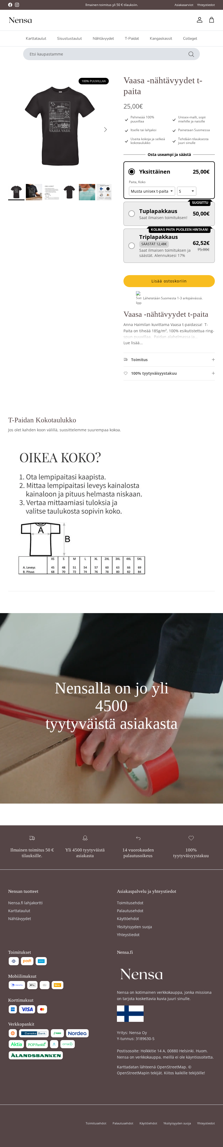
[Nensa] (20, 20)
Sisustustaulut (69, 38)
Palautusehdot (130, 910)
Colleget (190, 38)
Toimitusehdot (130, 902)
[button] (169, 171)
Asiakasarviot (184, 5)
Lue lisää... (133, 342)
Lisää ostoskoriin (169, 281)
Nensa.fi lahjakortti (25, 902)
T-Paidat (132, 38)
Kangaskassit (161, 38)
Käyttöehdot (128, 918)
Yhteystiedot (206, 5)
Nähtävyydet (103, 38)
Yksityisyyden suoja (134, 926)
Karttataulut (36, 38)
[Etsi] (191, 54)
